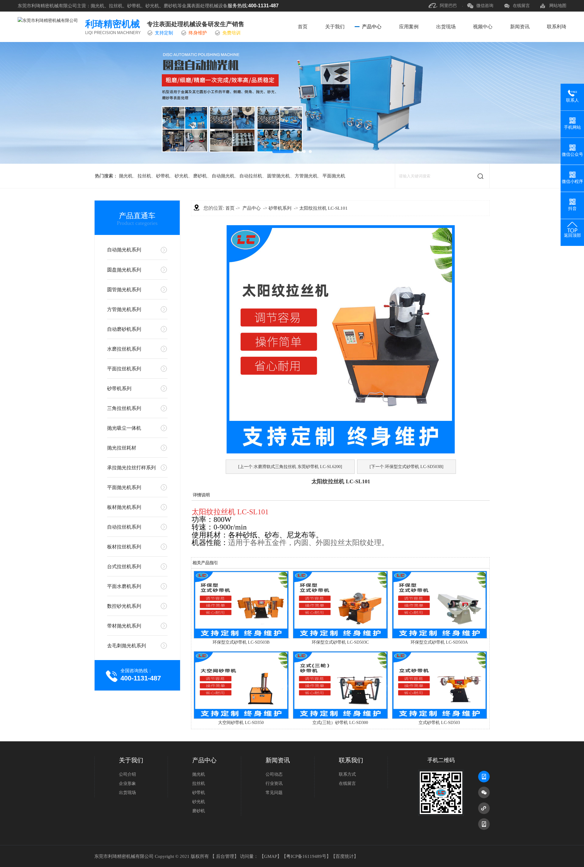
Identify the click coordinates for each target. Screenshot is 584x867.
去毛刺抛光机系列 (126, 645)
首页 (303, 26)
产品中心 (371, 26)
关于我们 (335, 26)
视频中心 (482, 26)
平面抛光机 (333, 175)
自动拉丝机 (250, 175)
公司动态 (274, 774)
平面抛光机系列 (124, 487)
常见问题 (274, 792)
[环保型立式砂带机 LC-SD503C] (340, 637)
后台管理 (225, 856)
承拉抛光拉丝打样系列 (131, 467)
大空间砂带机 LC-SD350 (241, 722)
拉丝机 (144, 175)
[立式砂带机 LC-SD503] (439, 717)
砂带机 (163, 175)
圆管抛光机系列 (124, 289)
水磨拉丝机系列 (124, 348)
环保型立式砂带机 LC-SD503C (340, 642)
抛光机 (126, 175)
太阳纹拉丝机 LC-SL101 (323, 208)
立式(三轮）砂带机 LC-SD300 (340, 722)
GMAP (270, 856)
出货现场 (446, 26)
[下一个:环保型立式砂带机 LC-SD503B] (406, 466)
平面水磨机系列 (124, 586)
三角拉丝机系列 (124, 408)
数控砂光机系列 (124, 606)
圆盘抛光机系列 (124, 269)
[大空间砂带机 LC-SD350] (241, 717)
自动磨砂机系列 (124, 329)
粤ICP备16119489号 (306, 856)
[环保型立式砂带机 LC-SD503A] (439, 637)
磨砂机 (200, 175)
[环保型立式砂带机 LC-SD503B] (241, 637)
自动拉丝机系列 (124, 527)
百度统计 (344, 856)
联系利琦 (556, 26)
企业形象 (127, 783)
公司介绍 (127, 774)
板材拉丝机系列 (124, 546)
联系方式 (347, 774)
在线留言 (521, 5)
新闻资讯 (520, 26)
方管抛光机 (306, 175)
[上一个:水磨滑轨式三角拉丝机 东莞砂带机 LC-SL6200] (290, 466)
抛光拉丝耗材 (121, 447)
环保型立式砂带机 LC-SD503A (439, 642)
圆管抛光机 (278, 175)
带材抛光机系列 (124, 625)
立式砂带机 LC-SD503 (439, 722)
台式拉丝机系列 (124, 566)
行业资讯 (274, 783)
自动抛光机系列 (124, 249)
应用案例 (409, 26)
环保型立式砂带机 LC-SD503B (241, 642)
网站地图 (557, 5)
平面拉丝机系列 (124, 368)
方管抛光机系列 (124, 309)
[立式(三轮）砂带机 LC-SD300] (340, 717)
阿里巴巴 (448, 5)
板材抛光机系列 (124, 507)
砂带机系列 (119, 388)
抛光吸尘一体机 (124, 428)
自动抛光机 (223, 175)
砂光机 (181, 175)
